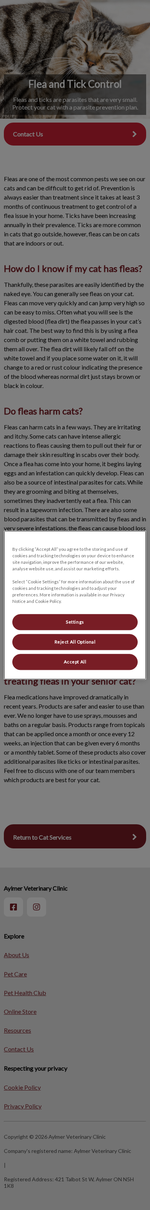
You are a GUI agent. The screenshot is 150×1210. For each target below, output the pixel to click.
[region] (75, 605)
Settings (75, 621)
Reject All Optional (75, 641)
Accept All (75, 661)
